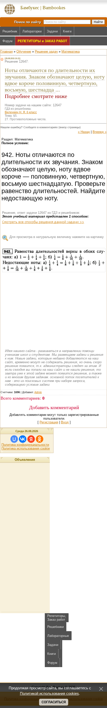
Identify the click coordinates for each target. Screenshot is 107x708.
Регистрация (49, 422)
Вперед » (100, 132)
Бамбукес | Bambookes (42, 7)
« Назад (84, 132)
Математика (70, 51)
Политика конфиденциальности (25, 445)
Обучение (23, 51)
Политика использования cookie (25, 448)
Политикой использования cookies (49, 694)
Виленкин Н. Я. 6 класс (21, 112)
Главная (6, 51)
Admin (38, 392)
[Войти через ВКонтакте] (22, 439)
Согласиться (54, 702)
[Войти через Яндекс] (31, 439)
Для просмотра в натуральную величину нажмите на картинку (56, 237)
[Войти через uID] (14, 439)
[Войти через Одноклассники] (39, 439)
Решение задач (46, 51)
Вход (65, 422)
